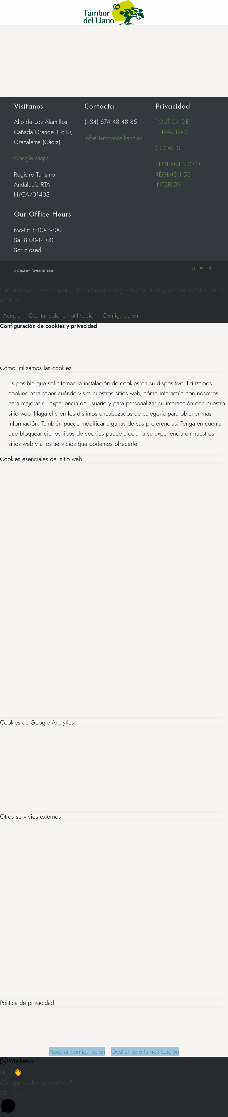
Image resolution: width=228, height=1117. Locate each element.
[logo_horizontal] (114, 12)
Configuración (120, 315)
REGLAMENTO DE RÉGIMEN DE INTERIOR (179, 174)
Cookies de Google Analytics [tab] (37, 722)
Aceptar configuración (77, 1051)
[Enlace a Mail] (201, 268)
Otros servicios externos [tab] (30, 816)
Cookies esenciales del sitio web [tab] (41, 458)
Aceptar (13, 315)
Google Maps (31, 158)
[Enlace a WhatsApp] (210, 268)
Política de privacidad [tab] (27, 1002)
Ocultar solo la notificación (62, 315)
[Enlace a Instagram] (193, 268)
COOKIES (167, 148)
